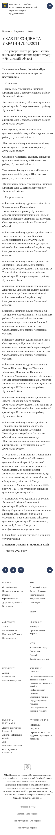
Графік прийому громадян (37, 691)
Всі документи (9, 637)
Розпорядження (9, 630)
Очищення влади (39, 720)
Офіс (32, 643)
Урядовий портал (27, 806)
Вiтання (5, 594)
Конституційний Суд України (27, 820)
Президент (35, 622)
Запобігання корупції (39, 658)
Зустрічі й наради (38, 591)
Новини (6, 582)
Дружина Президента (12, 602)
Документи (19, 31)
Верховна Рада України (27, 813)
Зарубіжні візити (38, 598)
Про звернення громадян (41, 675)
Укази (30, 31)
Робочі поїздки (37, 594)
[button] (13, 570)
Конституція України (12, 634)
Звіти (4, 741)
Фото (32, 582)
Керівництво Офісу (39, 647)
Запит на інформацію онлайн (12, 736)
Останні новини (9, 587)
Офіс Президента (10, 598)
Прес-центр (8, 668)
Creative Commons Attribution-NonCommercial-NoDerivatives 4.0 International (29, 781)
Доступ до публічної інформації (11, 729)
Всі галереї (35, 602)
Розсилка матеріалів (11, 680)
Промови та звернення (12, 591)
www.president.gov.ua (25, 791)
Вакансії (33, 655)
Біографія (34, 626)
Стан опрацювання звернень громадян (38, 709)
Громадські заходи (38, 587)
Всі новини (7, 606)
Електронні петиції (39, 696)
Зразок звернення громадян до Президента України (41, 682)
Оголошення (35, 651)
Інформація (35, 724)
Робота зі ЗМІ (8, 676)
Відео (33, 612)
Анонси (5, 672)
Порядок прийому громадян (38, 702)
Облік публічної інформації (9, 751)
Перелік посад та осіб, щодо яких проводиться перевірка (41, 735)
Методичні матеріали (12, 745)
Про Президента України (37, 632)
